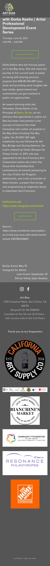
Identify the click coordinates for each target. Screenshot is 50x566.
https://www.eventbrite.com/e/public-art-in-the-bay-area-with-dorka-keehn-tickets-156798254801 (25, 235)
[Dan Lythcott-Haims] (28, 289)
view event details (25, 54)
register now (25, 216)
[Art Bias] (22, 289)
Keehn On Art (24, 112)
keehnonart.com (12, 201)
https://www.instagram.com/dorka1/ (23, 206)
